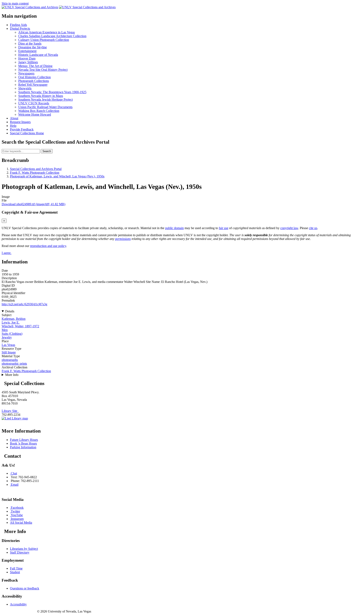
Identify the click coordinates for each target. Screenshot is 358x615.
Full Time (16, 568)
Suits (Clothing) (12, 333)
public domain (174, 228)
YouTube (17, 515)
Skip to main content (15, 3)
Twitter (15, 511)
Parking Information (23, 447)
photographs (10, 360)
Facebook (17, 507)
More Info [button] (11, 375)
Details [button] (9, 311)
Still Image (9, 352)
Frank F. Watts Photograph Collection (34, 172)
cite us (313, 228)
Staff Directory (19, 552)
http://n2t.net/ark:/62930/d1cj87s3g (24, 304)
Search (46, 151)
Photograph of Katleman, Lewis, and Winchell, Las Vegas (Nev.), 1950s (57, 176)
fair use (223, 228)
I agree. (6, 253)
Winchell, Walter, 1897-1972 (20, 326)
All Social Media (21, 522)
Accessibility (18, 604)
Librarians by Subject (24, 548)
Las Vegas (8, 345)
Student (15, 572)
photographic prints (14, 363)
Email (14, 484)
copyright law (289, 228)
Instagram (17, 519)
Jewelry (7, 337)
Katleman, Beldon (13, 318)
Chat (14, 473)
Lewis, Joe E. (10, 322)
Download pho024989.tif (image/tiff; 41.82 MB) (33, 204)
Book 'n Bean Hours (23, 443)
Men (5, 330)
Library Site (10, 411)
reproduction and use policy (48, 246)
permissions (123, 239)
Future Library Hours (24, 439)
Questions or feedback (24, 588)
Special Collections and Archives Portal (36, 169)
